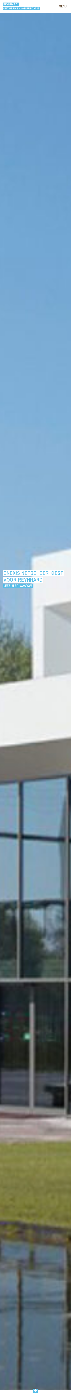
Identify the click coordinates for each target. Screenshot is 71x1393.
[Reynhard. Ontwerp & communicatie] (21, 6)
